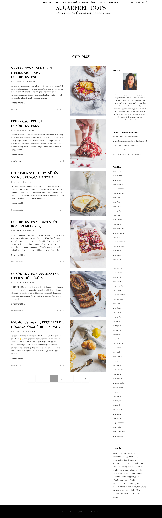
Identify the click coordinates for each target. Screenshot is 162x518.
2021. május (117, 206)
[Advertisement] (81, 31)
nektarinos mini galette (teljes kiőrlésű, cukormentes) (32, 72)
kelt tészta (138, 466)
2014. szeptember (119, 431)
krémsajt (126, 470)
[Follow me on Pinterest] (139, 2)
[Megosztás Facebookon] (57, 109)
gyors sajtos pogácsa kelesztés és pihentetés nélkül (130, 141)
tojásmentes (131, 486)
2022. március (117, 176)
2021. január (117, 224)
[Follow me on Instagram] (136, 2)
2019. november (118, 286)
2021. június (117, 202)
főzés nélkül (118, 460)
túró (144, 486)
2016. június (117, 348)
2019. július (116, 303)
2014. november (118, 423)
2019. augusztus (118, 299)
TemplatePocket (80, 512)
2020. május (117, 259)
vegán (122, 490)
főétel (126, 460)
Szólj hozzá (17, 109)
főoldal (47, 2)
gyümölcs (135, 463)
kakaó (115, 466)
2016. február (117, 361)
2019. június (117, 308)
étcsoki (139, 493)
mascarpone (137, 473)
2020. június (117, 255)
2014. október (117, 427)
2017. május (116, 321)
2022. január (117, 180)
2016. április (117, 352)
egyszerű (129, 456)
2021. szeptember (119, 193)
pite (137, 476)
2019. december (118, 281)
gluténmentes (119, 463)
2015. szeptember (119, 383)
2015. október (117, 379)
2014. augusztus (118, 436)
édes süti (124, 493)
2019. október (117, 290)
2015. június (117, 396)
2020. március (117, 268)
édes (138, 490)
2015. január (117, 414)
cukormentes (118, 456)
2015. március (117, 409)
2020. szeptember (119, 242)
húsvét (143, 463)
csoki (125, 453)
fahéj (136, 456)
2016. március (117, 356)
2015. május (117, 401)
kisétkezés (117, 470)
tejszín (136, 483)
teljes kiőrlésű (119, 486)
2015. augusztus (118, 387)
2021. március (117, 215)
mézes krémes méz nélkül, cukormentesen (127, 154)
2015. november (118, 374)
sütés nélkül (118, 483)
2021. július (116, 198)
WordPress (97, 512)
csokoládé (132, 453)
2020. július (117, 251)
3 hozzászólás (18, 310)
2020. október (117, 237)
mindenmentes (119, 476)
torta (139, 486)
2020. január (117, 277)
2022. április (117, 171)
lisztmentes (118, 473)
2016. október (117, 339)
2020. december (118, 228)
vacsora (116, 490)
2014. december (118, 418)
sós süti (132, 480)
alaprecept (117, 453)
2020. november (118, 233)
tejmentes (128, 483)
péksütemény (118, 480)
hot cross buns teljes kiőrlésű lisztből (125, 137)
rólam (102, 2)
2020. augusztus (118, 246)
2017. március (117, 330)
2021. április (117, 211)
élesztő (132, 493)
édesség (116, 493)
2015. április (117, 405)
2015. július (116, 392)
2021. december (118, 184)
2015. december (118, 370)
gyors (128, 463)
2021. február (117, 220)
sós (126, 480)
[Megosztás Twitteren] (60, 109)
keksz (130, 466)
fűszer (132, 460)
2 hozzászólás (18, 262)
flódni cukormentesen (120, 150)
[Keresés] (146, 2)
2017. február (117, 334)
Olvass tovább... (18, 102)
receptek (59, 2)
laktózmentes (137, 470)
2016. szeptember (119, 343)
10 (79, 378)
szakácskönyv (88, 2)
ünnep (115, 497)
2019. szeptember (119, 295)
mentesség (73, 2)
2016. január (117, 365)
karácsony (123, 466)
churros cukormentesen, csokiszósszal (126, 145)
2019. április (117, 317)
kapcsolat (114, 2)
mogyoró (130, 476)
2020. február (117, 273)
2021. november (118, 189)
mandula (127, 473)
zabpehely (130, 490)
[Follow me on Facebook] (132, 2)
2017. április (117, 326)
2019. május (117, 312)
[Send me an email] (143, 2)
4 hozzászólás (18, 210)
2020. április (117, 264)
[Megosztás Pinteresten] (63, 109)
